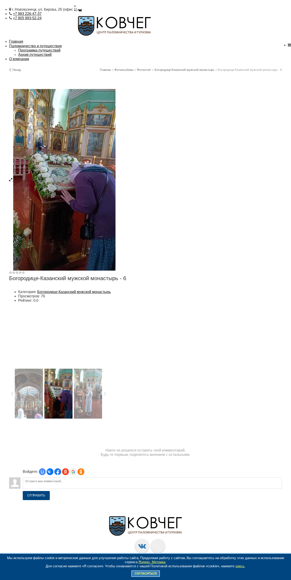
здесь (239, 566)
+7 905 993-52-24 (27, 18)
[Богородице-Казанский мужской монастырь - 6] (145, 180)
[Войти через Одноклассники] (81, 471)
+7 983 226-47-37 (27, 14)
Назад (17, 70)
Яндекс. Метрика (151, 562)
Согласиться (146, 573)
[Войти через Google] (73, 471)
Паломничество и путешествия (35, 46)
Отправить (36, 495)
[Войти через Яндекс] (65, 471)
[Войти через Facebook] (57, 471)
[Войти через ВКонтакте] (50, 471)
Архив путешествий (35, 55)
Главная (16, 41)
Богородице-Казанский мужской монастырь (74, 292)
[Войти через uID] (42, 471)
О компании (19, 59)
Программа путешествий (39, 50)
